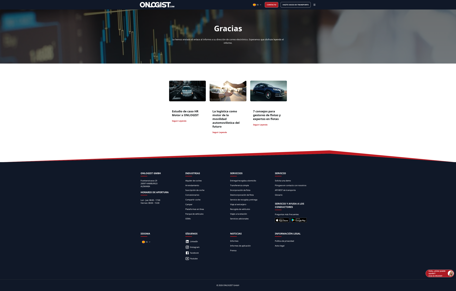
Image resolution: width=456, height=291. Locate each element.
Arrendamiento (192, 185)
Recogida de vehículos (240, 209)
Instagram (195, 247)
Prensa (233, 250)
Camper (188, 204)
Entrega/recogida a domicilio (243, 180)
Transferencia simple (239, 185)
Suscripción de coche (194, 190)
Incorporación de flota (240, 190)
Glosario (279, 195)
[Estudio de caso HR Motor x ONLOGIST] (187, 91)
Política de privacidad (284, 241)
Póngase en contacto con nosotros (290, 185)
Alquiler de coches (193, 180)
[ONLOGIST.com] (157, 5)
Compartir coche (192, 199)
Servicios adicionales (239, 218)
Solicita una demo (283, 180)
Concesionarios (192, 195)
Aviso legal (279, 245)
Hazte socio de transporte (296, 5)
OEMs (188, 218)
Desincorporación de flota (242, 195)
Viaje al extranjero (238, 204)
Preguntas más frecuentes (287, 214)
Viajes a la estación (238, 214)
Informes (234, 241)
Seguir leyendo (179, 121)
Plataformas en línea (194, 209)
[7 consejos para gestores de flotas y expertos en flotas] (268, 91)
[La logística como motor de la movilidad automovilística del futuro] (228, 91)
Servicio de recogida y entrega (243, 199)
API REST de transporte (285, 190)
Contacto (271, 5)
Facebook (194, 253)
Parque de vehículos (194, 214)
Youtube (194, 258)
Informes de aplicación (240, 245)
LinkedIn (194, 241)
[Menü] (314, 4)
